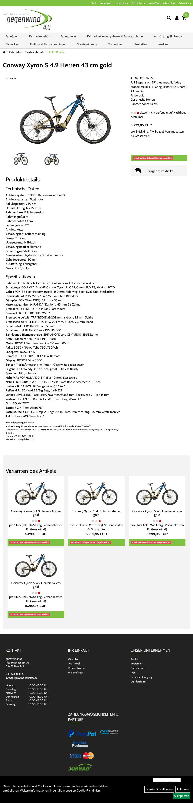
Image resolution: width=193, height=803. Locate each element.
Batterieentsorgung (141, 677)
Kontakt (135, 659)
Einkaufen (137, 3)
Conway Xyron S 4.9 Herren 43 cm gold (57, 65)
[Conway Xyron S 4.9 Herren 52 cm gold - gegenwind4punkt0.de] (35, 564)
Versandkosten (76, 668)
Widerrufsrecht (76, 672)
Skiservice (183, 3)
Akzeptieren (181, 796)
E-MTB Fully (57, 52)
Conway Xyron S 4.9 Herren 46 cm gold (96, 513)
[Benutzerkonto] (176, 18)
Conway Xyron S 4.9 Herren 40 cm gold (36, 513)
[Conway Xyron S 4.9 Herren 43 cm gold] (65, 115)
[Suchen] (168, 17)
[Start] (4, 52)
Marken (163, 44)
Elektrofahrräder (35, 52)
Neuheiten (140, 44)
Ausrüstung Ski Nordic (168, 36)
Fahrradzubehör (39, 36)
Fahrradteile (68, 36)
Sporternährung (87, 44)
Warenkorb (106, 3)
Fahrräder (12, 36)
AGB (133, 672)
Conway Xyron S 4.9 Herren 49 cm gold (157, 513)
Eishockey (12, 44)
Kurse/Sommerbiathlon (162, 3)
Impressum (137, 663)
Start (93, 3)
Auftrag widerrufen (167, 782)
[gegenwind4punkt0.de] (27, 19)
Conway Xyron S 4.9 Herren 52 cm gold (36, 585)
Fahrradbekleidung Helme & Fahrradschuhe (115, 36)
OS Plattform (138, 681)
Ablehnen (183, 789)
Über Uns (121, 3)
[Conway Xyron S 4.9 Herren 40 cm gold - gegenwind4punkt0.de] (35, 492)
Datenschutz (138, 668)
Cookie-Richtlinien (88, 790)
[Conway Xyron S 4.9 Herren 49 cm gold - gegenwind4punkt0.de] (157, 492)
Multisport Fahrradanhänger (48, 44)
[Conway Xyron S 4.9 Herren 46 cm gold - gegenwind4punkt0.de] (96, 492)
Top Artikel (115, 44)
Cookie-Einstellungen (159, 789)
